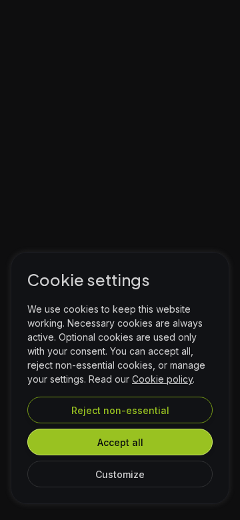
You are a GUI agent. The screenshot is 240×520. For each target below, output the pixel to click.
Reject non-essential (120, 410)
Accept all (120, 442)
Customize (120, 474)
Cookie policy (162, 379)
